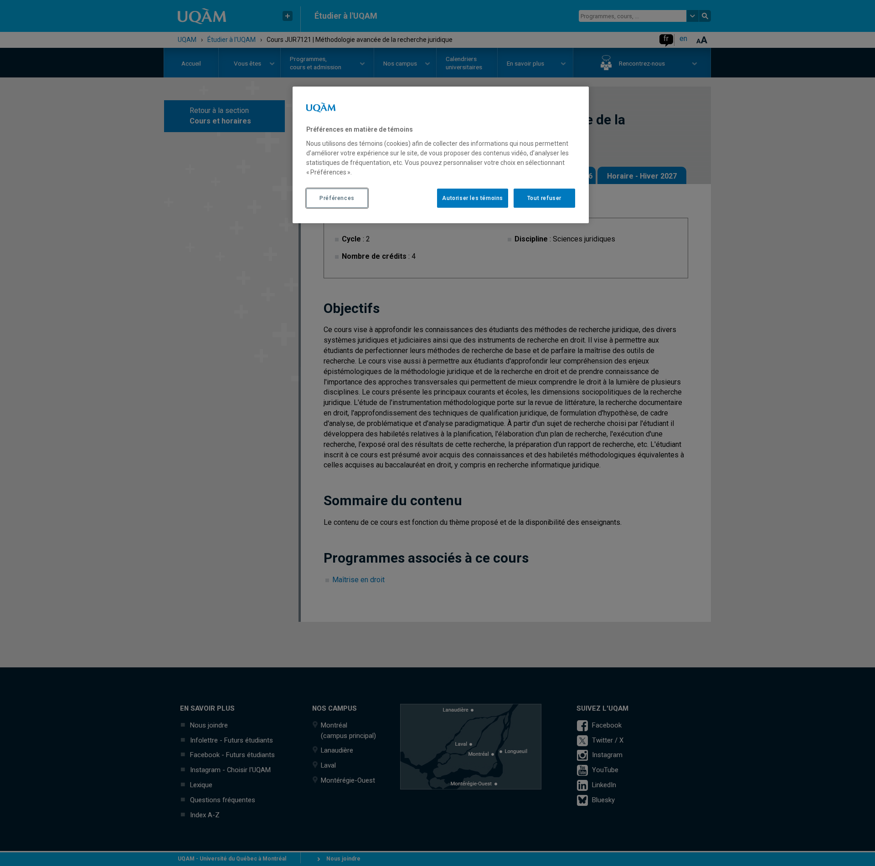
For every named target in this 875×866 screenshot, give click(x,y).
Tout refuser (544, 198)
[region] (441, 155)
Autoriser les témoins (472, 198)
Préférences (337, 198)
